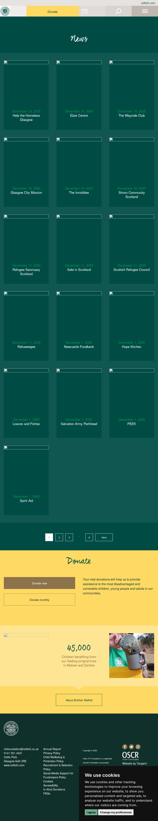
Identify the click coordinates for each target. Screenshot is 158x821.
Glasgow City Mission (26, 190)
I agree (91, 812)
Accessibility (50, 785)
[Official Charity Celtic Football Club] (11, 734)
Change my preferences (116, 812)
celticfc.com (148, 3)
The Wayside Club (132, 113)
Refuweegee (26, 344)
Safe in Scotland (79, 267)
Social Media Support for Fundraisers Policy (58, 775)
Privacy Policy (51, 753)
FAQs (46, 793)
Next (104, 537)
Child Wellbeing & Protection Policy (54, 759)
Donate (53, 11)
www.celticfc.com (14, 765)
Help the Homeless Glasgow (26, 115)
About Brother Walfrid (79, 700)
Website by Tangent (134, 763)
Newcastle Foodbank (79, 344)
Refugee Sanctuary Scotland (26, 269)
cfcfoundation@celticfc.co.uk (21, 749)
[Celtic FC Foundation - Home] (5, 11)
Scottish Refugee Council (131, 267)
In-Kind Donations (54, 789)
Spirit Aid (26, 498)
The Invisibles (79, 190)
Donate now (39, 583)
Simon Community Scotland (132, 192)
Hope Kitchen (131, 344)
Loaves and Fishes (26, 421)
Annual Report (52, 749)
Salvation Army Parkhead (79, 421)
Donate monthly (40, 600)
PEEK (131, 421)
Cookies (48, 781)
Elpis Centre (79, 113)
